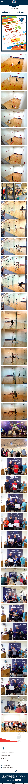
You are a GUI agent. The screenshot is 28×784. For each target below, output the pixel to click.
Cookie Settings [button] (11, 780)
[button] (2, 1)
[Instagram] (16, 771)
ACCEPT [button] (18, 780)
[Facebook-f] (12, 771)
